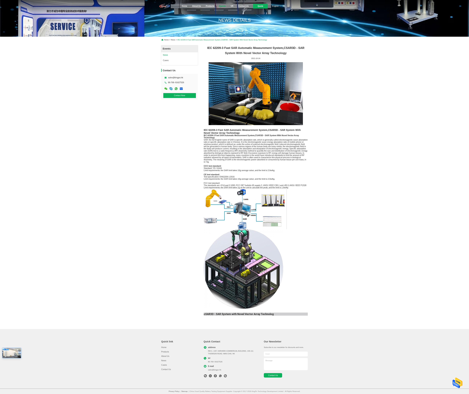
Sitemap (184, 391)
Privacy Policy (174, 391)
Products (210, 6)
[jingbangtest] (225, 376)
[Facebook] (215, 376)
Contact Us (243, 6)
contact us (273, 375)
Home (184, 6)
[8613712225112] (220, 376)
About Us (196, 6)
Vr (232, 6)
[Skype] (171, 89)
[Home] (164, 6)
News (173, 40)
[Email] (181, 89)
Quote (260, 6)
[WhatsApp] (176, 89)
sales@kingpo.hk (175, 78)
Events (222, 6)
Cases (164, 365)
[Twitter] (210, 376)
